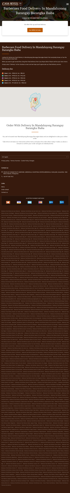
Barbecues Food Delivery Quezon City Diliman (51, 373)
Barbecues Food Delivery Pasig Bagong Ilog (20, 386)
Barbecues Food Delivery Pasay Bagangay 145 (17, 444)
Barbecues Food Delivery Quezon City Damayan (53, 352)
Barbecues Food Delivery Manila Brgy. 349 (29, 260)
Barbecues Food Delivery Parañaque (38, 480)
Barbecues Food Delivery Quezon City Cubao (54, 371)
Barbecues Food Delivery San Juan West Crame (58, 217)
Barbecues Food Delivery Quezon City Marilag (22, 328)
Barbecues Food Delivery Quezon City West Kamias (12, 335)
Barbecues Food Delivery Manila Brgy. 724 (29, 241)
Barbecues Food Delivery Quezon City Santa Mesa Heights (28, 375)
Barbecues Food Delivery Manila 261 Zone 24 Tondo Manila (31, 288)
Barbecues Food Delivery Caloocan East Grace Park (35, 470)
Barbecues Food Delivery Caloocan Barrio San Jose (57, 470)
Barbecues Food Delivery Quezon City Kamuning (58, 333)
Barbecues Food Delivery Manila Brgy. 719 (29, 247)
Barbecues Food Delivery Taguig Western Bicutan (48, 429)
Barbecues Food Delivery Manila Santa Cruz (58, 286)
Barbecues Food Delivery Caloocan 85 (43, 468)
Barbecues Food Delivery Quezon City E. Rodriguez (46, 326)
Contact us (4, 192)
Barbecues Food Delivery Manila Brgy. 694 (17, 249)
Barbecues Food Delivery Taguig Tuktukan (28, 429)
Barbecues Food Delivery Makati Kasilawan (42, 412)
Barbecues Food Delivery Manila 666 (35, 262)
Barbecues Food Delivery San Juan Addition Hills (47, 213)
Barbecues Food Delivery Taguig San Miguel (24, 433)
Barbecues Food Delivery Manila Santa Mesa (29, 277)
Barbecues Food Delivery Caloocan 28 (27, 461)
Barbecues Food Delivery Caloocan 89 (16, 465)
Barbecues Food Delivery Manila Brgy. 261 (22, 264)
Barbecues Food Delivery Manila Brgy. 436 (23, 238)
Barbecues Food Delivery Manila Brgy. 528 (60, 238)
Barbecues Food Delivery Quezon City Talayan (44, 346)
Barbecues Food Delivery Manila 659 (28, 258)
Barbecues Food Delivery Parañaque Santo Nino (27, 478)
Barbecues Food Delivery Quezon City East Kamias (34, 335)
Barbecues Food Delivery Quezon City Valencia (26, 316)
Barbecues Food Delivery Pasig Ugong (53, 384)
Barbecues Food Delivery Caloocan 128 (60, 457)
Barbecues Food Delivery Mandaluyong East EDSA (47, 307)
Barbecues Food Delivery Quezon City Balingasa (38, 358)
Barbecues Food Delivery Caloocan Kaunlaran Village (31, 472)
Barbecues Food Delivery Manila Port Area (45, 290)
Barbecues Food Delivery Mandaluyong (22, 309)
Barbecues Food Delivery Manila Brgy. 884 (12, 221)
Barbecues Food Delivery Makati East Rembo (48, 418)
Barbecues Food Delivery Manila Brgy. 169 (41, 275)
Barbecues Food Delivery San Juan (8, 219)
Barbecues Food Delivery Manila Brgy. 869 (18, 230)
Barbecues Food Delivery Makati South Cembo (51, 414)
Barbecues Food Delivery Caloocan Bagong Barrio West (56, 474)
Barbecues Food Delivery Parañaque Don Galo (47, 478)
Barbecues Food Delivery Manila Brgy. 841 (18, 236)
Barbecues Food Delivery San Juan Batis (41, 215)
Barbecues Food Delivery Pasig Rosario (33, 393)
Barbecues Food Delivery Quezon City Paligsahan (58, 331)
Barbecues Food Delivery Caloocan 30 (9, 459)
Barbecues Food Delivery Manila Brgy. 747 (29, 234)
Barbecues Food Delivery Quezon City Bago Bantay (25, 382)
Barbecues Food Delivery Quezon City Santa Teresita (30, 339)
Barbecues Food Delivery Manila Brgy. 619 (49, 221)
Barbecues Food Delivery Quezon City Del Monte (16, 360)
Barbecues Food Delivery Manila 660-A (12, 258)
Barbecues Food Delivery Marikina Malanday (28, 453)
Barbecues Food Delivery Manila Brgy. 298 (52, 262)
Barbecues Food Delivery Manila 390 (37, 251)
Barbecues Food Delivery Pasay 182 (35, 444)
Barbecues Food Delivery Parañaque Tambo (20, 480)
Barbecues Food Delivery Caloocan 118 (43, 457)
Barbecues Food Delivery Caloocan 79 (9, 468)
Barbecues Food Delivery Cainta (35, 482)
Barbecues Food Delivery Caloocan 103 (49, 463)
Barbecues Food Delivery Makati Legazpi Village (27, 423)
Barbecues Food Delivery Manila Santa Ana (48, 277)
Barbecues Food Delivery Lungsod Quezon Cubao (44, 401)
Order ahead (5, 189)
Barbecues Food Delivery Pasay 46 (18, 438)
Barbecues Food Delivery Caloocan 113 (61, 459)
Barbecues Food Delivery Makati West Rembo (29, 410)
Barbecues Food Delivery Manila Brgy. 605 (43, 219)
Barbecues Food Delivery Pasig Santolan (9, 390)
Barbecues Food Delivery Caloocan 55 (44, 459)
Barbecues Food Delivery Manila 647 (44, 258)
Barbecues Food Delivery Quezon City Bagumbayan (57, 378)
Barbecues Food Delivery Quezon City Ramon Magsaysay (56, 369)
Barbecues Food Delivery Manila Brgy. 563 (60, 232)
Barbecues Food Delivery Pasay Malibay (20, 446)
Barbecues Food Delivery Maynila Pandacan (34, 311)
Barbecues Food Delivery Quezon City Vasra (59, 367)
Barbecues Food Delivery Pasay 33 (48, 438)
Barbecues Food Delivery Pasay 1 (40, 440)
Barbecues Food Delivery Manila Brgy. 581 (11, 228)
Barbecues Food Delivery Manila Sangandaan (25, 294)
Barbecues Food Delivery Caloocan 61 (14, 463)
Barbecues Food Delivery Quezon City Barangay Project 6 (37, 367)
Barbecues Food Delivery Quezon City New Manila (33, 371)
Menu (3, 187)
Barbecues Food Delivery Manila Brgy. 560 (29, 228)
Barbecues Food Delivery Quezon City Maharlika (51, 343)
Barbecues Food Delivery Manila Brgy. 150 (23, 275)
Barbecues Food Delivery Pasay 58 (10, 440)
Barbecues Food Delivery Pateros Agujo (52, 446)
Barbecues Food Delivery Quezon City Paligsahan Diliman (34, 378)
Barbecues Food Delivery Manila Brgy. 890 (30, 221)
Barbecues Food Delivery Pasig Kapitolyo (36, 384)
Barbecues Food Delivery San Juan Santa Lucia (31, 211)
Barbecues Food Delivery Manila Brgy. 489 (23, 253)
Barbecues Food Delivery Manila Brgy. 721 (48, 247)
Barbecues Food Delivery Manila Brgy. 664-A (54, 249)
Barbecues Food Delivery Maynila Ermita (21, 313)
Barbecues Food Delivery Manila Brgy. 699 (29, 256)
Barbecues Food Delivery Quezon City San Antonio (15, 363)
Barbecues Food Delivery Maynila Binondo (59, 313)
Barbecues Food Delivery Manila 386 (21, 251)
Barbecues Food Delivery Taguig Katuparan (43, 433)
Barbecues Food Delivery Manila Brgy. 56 (55, 273)
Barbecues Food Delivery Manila (24, 296)
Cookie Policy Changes (27, 160)
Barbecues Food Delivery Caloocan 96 (33, 465)
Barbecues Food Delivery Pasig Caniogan (55, 386)
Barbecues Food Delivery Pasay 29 (25, 440)
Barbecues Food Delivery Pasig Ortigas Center (47, 397)
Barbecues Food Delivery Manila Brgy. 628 (23, 232)
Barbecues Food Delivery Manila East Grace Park (16, 292)
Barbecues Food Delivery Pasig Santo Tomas (46, 390)
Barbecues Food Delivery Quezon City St (9, 380)
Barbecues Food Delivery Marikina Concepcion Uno (41, 455)
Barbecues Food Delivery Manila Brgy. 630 (60, 226)
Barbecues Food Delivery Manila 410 (55, 283)
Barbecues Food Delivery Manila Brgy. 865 (23, 226)
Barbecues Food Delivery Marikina (60, 455)
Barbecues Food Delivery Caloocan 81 (26, 468)
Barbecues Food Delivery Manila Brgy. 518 (10, 247)
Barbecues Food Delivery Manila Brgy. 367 (48, 260)
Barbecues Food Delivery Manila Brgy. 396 (54, 251)
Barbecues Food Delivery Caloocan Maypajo (10, 472)
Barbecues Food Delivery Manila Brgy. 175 (59, 275)
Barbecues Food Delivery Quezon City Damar (19, 358)
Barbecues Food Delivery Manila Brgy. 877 (54, 223)
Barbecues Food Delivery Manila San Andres (59, 279)
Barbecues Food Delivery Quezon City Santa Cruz (18, 348)
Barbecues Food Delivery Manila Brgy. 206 (29, 266)
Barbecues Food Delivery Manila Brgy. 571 (41, 232)
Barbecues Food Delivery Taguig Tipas (35, 435)
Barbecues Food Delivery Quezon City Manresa (11, 352)
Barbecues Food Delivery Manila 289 (14, 268)
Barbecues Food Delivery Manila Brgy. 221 (18, 271)
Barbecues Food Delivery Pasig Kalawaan (41, 395)
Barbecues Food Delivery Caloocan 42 (26, 457)
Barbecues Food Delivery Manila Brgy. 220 (10, 266)
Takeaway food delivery (6, 485)
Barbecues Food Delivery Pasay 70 (17, 442)
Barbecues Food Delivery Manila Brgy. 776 (36, 223)
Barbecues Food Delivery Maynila (8, 316)
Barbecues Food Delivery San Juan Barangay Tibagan (26, 213)
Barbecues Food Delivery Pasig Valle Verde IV (19, 399)
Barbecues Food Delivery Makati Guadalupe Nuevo (50, 410)
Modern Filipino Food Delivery (62, 482)
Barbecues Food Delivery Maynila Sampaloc (59, 309)
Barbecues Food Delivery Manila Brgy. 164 (36, 271)
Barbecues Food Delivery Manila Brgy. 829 (36, 243)
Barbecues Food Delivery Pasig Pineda (38, 386)
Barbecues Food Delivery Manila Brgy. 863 (54, 230)
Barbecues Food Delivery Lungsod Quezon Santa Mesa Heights (45, 403)
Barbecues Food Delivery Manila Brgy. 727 (11, 241)
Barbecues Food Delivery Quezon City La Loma (51, 375)
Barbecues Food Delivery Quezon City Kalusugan (48, 324)
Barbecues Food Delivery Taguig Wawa (55, 431)
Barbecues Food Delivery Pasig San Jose (41, 388)
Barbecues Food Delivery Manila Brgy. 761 (11, 234)
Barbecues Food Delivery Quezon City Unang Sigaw (11, 369)
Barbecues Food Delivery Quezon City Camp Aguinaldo (30, 318)
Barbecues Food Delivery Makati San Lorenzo (22, 416)
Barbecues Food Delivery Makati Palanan (40, 416)
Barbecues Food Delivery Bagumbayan (9, 457)
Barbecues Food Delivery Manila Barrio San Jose (26, 290)
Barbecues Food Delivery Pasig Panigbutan (54, 399)
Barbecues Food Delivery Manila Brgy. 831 (36, 236)
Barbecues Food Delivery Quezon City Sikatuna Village (37, 350)
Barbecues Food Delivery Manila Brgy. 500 (41, 253)
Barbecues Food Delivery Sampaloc (13, 425)
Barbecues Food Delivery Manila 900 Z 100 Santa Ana (12, 281)
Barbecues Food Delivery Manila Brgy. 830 (54, 236)
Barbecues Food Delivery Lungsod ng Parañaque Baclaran (28, 476)
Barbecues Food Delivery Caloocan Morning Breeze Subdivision (29, 474)
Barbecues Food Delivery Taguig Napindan (37, 431)
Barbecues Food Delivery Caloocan (8, 476)
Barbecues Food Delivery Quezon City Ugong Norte (52, 318)
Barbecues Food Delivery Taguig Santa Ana (10, 429)
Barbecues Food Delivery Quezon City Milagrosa (27, 324)
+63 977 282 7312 (8, 176)
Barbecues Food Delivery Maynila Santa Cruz (40, 313)
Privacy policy (5, 160)
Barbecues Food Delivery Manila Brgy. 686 (48, 241)
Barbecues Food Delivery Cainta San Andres (19, 482)
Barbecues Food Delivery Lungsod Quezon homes (46, 405)
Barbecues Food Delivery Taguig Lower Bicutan (53, 435)
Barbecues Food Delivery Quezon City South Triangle (40, 348)
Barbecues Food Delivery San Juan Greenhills (22, 215)
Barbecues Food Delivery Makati (45, 423)
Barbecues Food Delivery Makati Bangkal (55, 420)
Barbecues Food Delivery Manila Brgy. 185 (54, 271)
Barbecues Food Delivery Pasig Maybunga (27, 390)
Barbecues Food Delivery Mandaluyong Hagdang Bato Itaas (29, 298)
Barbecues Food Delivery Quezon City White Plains (36, 331)
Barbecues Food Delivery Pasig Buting (23, 388)
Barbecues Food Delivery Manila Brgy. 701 (11, 256)
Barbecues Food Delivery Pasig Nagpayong (28, 397)
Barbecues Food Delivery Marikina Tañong (54, 450)
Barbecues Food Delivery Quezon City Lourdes (51, 341)
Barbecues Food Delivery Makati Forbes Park (59, 416)
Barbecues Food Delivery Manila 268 (38, 273)
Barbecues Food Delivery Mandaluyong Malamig (41, 305)
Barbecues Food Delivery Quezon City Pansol (58, 365)
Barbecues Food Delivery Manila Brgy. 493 (60, 253)
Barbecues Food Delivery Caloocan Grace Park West (12, 470)
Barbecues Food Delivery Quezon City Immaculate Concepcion (48, 322)
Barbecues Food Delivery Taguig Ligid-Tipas (59, 427)
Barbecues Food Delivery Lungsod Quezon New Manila (21, 401)
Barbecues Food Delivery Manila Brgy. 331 (40, 264)
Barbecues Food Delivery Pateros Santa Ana (28, 448)
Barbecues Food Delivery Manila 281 (22, 273)
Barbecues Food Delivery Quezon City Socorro (47, 320)
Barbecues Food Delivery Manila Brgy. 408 (20, 245)
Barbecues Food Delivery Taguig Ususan (41, 427)
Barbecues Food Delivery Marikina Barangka (14, 450)
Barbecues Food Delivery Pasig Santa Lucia (10, 397)
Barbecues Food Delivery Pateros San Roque (48, 448)
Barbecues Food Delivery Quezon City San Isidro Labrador (29, 341)
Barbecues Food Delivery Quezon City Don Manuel (53, 337)
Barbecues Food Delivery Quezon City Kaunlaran (27, 320)
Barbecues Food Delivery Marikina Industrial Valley (34, 450)
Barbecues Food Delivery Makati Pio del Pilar (10, 418)
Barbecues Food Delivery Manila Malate (33, 281)
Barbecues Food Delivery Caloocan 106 (31, 463)
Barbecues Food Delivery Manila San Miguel (38, 283)
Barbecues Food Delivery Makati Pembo (18, 420)
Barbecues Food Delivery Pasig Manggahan (15, 393)
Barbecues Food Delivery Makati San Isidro (29, 418)
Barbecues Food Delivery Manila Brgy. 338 (10, 260)
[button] (67, 4)
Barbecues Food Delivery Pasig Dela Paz (59, 395)
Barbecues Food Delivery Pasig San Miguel (52, 393)
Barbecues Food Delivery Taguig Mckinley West (17, 435)
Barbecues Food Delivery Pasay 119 (32, 442)
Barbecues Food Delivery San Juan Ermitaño (37, 217)
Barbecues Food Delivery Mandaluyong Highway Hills (12, 303)
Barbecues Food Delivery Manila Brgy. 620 (25, 219)
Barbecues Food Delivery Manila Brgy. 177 (10, 277)
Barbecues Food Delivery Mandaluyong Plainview (35, 303)
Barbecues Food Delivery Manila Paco (50, 281)
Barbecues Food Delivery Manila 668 (18, 262)
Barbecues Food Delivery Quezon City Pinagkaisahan (24, 326)
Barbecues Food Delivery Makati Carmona (41, 408)
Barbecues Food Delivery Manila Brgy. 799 (48, 234)
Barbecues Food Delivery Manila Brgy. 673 (35, 249)
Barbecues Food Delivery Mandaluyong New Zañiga (32, 301)
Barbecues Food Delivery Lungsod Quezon (23, 408)
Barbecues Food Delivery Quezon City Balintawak (51, 380)
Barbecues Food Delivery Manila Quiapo (23, 286)
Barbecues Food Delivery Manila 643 (53, 243)
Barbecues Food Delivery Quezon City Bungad (37, 363)
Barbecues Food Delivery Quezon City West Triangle (50, 354)
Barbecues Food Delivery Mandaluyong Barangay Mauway (56, 301)
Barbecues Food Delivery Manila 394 (60, 258)
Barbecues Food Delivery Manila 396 (40, 286)
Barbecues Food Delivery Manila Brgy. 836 (41, 226)
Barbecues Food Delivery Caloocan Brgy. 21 (26, 459)
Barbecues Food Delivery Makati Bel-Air (24, 412)
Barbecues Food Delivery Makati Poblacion (59, 408)
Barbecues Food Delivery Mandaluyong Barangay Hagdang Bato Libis (46, 296)
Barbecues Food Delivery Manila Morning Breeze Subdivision (48, 294)
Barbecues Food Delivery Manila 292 (31, 268)
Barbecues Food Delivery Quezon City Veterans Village (12, 367)
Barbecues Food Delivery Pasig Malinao (37, 399)
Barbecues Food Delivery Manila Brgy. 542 (41, 238)
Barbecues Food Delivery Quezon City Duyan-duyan (57, 335)
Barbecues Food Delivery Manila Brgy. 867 (36, 230)
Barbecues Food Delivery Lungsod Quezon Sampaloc (20, 403)
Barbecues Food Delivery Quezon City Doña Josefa (52, 339)
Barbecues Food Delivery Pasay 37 (33, 438)
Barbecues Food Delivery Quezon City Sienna (25, 346)
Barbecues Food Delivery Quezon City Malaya (15, 350)
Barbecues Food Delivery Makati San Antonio (32, 414)
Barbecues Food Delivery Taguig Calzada (23, 427)
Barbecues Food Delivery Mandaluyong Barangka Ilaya (19, 305)
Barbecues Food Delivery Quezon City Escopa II (42, 328)
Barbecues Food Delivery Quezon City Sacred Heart (35, 333)
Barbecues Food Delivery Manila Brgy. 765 (48, 228)
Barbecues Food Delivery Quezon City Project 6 (47, 382)
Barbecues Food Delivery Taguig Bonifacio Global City (33, 425)
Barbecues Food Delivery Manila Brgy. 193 (48, 266)
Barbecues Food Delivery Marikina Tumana (20, 455)
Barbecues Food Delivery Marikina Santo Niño (48, 453)
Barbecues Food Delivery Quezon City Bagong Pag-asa (12, 365)
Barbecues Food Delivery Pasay (36, 446)
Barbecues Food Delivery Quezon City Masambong (32, 352)
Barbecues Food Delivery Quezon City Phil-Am (58, 363)
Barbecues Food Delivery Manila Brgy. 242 (48, 268)
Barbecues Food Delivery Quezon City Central (36, 360)
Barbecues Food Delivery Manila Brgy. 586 (18, 223)
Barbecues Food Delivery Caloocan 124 (10, 461)
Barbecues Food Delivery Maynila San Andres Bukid (12, 311)
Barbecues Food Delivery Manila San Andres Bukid (38, 279)
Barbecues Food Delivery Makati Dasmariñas (36, 420)
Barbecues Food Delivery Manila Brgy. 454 (40, 245)
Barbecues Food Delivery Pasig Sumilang (59, 388)
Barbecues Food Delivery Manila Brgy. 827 (18, 243)
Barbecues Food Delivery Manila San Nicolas (36, 292)
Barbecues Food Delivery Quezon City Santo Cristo (11, 371)
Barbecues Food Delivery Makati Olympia (10, 410)
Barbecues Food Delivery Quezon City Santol (33, 337)
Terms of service (15, 160)
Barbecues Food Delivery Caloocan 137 (60, 468)
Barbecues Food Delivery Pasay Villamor (52, 444)
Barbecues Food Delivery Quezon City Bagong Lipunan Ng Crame (50, 316)
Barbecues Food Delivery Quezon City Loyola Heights (12, 337)
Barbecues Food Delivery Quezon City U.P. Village (36, 365)
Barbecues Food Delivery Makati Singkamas (13, 414)
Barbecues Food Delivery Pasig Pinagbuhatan (21, 395)
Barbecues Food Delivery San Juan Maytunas (10, 211)
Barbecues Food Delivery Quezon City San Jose (58, 350)
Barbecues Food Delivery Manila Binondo (9, 288)
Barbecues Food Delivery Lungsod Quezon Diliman (24, 405)
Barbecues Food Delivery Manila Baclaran (54, 292)
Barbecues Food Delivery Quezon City (19, 384)
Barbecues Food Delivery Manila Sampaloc (18, 279)
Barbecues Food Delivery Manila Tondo (53, 288)
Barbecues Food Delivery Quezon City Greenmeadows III (29, 373)
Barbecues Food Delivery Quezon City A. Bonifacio (29, 380)
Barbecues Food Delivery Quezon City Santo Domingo (29, 343)
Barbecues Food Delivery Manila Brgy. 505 (59, 245)
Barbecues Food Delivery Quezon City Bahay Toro (33, 369)
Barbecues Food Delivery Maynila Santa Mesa (40, 309)
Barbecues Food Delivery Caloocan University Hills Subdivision (55, 465)
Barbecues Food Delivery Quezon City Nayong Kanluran (27, 354)
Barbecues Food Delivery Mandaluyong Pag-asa (51, 298)
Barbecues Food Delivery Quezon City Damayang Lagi (23, 322)
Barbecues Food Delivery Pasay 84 (48, 442)
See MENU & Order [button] (35, 30)
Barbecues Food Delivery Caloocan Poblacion (52, 472)
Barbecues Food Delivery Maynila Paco (52, 311)
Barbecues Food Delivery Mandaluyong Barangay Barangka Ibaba (22, 307)
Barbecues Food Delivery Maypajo (54, 480)
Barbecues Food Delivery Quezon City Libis (16, 331)
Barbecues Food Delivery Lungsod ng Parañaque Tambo (52, 476)
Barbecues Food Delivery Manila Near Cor (19, 283)
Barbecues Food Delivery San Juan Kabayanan (51, 211)
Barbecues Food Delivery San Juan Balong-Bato (17, 217)
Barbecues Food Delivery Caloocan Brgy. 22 (44, 461)
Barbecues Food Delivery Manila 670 (46, 256)
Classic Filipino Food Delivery (49, 482)
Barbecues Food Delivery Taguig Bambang (18, 431)
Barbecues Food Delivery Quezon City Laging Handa (12, 333)
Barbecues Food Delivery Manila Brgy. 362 (59, 264)
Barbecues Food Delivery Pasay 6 (54, 440)
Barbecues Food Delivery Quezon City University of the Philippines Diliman (36, 356)
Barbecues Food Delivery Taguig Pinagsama (54, 425)
